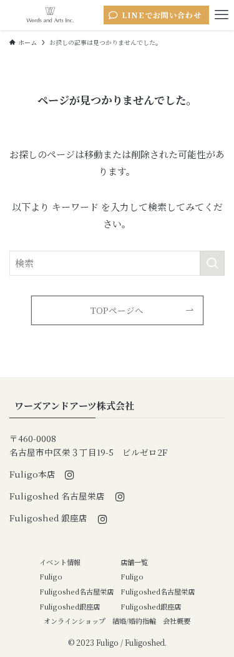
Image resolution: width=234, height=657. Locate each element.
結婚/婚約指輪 (134, 621)
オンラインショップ (74, 621)
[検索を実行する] (212, 263)
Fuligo (50, 576)
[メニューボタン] (221, 15)
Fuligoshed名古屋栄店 (76, 591)
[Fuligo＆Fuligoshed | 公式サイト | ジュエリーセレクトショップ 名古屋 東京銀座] (50, 15)
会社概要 (176, 621)
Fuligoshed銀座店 (69, 606)
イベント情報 (59, 562)
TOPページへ (117, 310)
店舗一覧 (134, 562)
